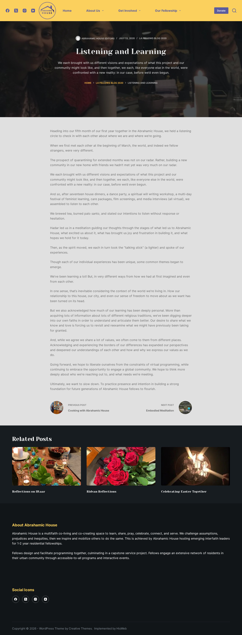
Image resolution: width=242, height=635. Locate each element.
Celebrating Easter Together (184, 491)
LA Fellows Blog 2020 (153, 38)
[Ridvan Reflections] (121, 466)
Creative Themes (80, 628)
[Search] (234, 11)
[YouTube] (33, 10)
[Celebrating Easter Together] (195, 466)
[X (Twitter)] (16, 10)
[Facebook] (7, 10)
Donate (221, 10)
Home (67, 10)
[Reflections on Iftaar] (46, 466)
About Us (93, 10)
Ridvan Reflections (101, 491)
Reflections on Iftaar (28, 491)
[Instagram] (24, 10)
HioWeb (121, 628)
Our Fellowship (166, 10)
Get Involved (127, 10)
